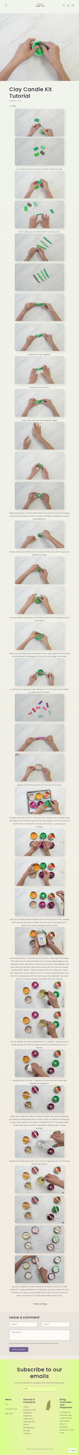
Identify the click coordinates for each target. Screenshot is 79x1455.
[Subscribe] (55, 1388)
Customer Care (11, 1409)
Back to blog (41, 1304)
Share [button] (14, 106)
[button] (6, 5)
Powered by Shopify (47, 1449)
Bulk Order (9, 1414)
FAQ (6, 1404)
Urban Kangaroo (36, 1449)
